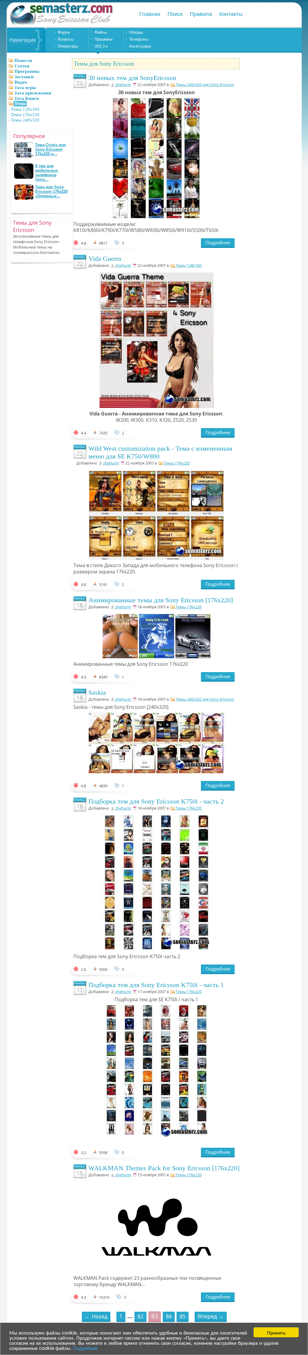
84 (169, 1316)
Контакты (230, 14)
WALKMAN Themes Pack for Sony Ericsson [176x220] (163, 1168)
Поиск (175, 14)
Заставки (24, 76)
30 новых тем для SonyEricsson (132, 78)
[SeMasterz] (60, 25)
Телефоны (138, 39)
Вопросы (66, 39)
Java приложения (32, 93)
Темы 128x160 (25, 109)
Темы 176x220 (25, 114)
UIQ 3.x (101, 46)
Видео (20, 82)
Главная (149, 14)
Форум (64, 32)
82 (140, 1316)
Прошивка (103, 39)
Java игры (25, 87)
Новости (23, 60)
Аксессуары (140, 46)
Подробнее (85, 1347)
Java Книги (26, 98)
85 (183, 1316)
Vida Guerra (104, 258)
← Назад (96, 1316)
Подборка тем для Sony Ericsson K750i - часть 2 (156, 801)
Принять (276, 1332)
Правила (201, 14)
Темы (20, 103)
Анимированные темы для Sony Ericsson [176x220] (160, 600)
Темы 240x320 (25, 120)
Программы (26, 71)
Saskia (97, 692)
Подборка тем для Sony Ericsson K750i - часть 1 (156, 985)
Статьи (21, 65)
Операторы (68, 46)
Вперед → (211, 1316)
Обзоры (136, 32)
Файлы (100, 32)
